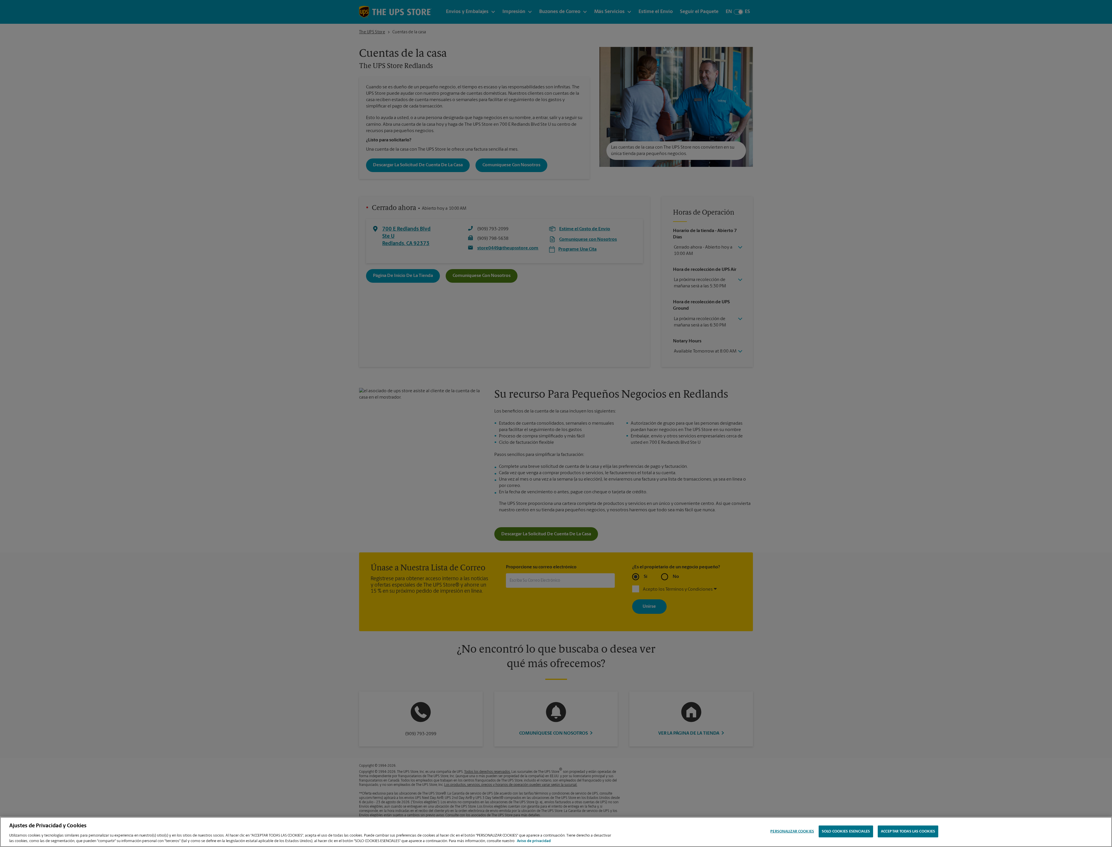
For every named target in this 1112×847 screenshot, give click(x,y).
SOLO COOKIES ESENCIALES (846, 831)
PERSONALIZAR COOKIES (792, 831)
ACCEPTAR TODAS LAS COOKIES (908, 831)
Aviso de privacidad (534, 841)
